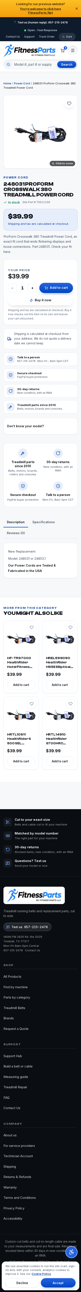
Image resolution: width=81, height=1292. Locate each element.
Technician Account (18, 1156)
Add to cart (59, 288)
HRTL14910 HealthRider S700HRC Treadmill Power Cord (56, 739)
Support (29, 36)
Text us (29, 927)
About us (10, 1135)
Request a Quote (16, 1029)
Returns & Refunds (17, 1177)
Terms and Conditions (19, 1198)
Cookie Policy (41, 1273)
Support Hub (12, 1056)
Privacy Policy (13, 1208)
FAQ (6, 1098)
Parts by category (16, 997)
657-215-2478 (13, 950)
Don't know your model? (25, 426)
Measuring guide (15, 1077)
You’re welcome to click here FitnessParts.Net (40, 11)
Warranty (10, 1187)
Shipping (9, 1166)
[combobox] (34, 64)
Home (7, 83)
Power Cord (22, 83)
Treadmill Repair (15, 1087)
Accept (58, 1283)
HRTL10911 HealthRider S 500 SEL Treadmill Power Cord (19, 739)
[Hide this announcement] (76, 8)
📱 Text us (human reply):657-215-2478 (40, 22)
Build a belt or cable (18, 1066)
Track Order (47, 36)
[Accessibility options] (71, 1252)
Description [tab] (16, 522)
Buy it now (43, 300)
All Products (12, 976)
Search (66, 64)
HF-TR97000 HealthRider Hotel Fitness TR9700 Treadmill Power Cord (19, 662)
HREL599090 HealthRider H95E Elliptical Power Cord (58, 662)
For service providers (19, 1146)
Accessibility (12, 1218)
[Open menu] (73, 50)
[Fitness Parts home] (29, 50)
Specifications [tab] (43, 522)
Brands (8, 1018)
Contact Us (13, 36)
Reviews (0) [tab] (16, 533)
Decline (22, 1283)
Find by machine (15, 987)
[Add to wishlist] (69, 103)
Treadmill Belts (14, 1008)
